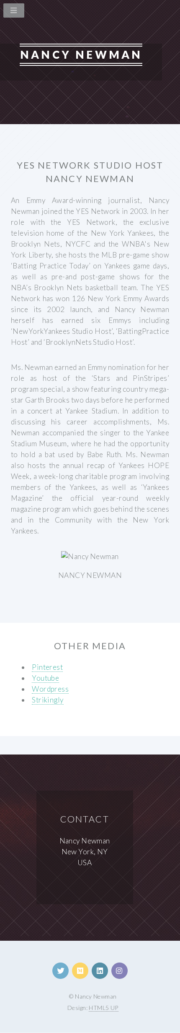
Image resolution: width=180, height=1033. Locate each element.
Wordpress (50, 688)
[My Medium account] (80, 971)
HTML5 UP (103, 1007)
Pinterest (47, 667)
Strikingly (47, 699)
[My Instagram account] (119, 971)
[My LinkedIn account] (100, 971)
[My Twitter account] (60, 971)
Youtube (45, 678)
